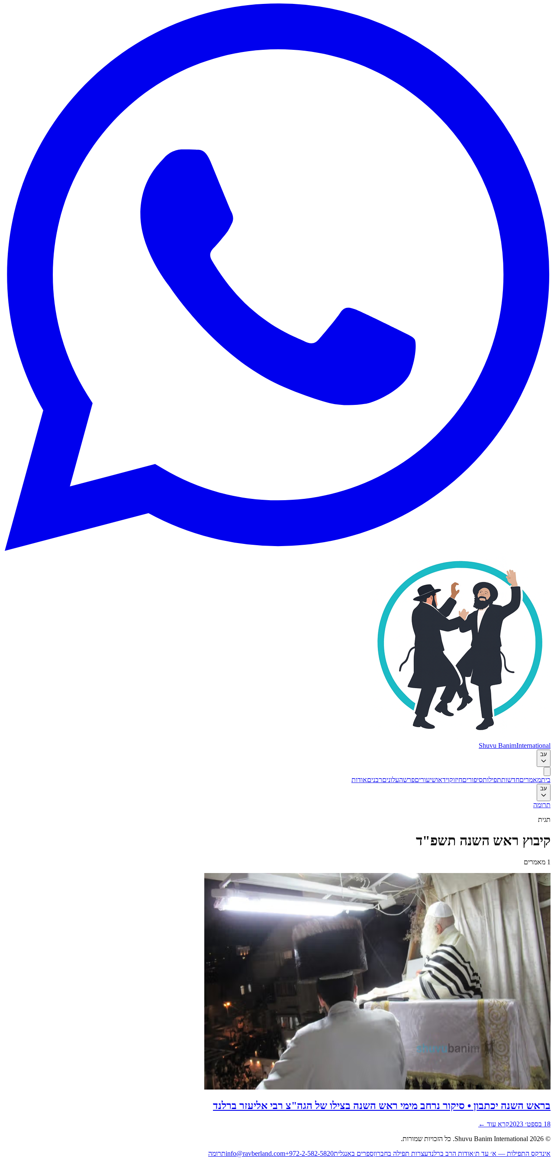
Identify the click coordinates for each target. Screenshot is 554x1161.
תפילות (492, 779)
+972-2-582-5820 (309, 1153)
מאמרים (530, 779)
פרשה (407, 779)
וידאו (442, 779)
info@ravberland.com (255, 1153)
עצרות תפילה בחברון (401, 1153)
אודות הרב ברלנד (450, 1153)
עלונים (390, 779)
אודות (359, 779)
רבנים (374, 779)
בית (546, 779)
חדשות (510, 779)
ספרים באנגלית (354, 1153)
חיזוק (455, 779)
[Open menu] (547, 771)
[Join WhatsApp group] (277, 548)
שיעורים (425, 779)
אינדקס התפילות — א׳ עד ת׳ (512, 1153)
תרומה (542, 804)
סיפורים (472, 779)
